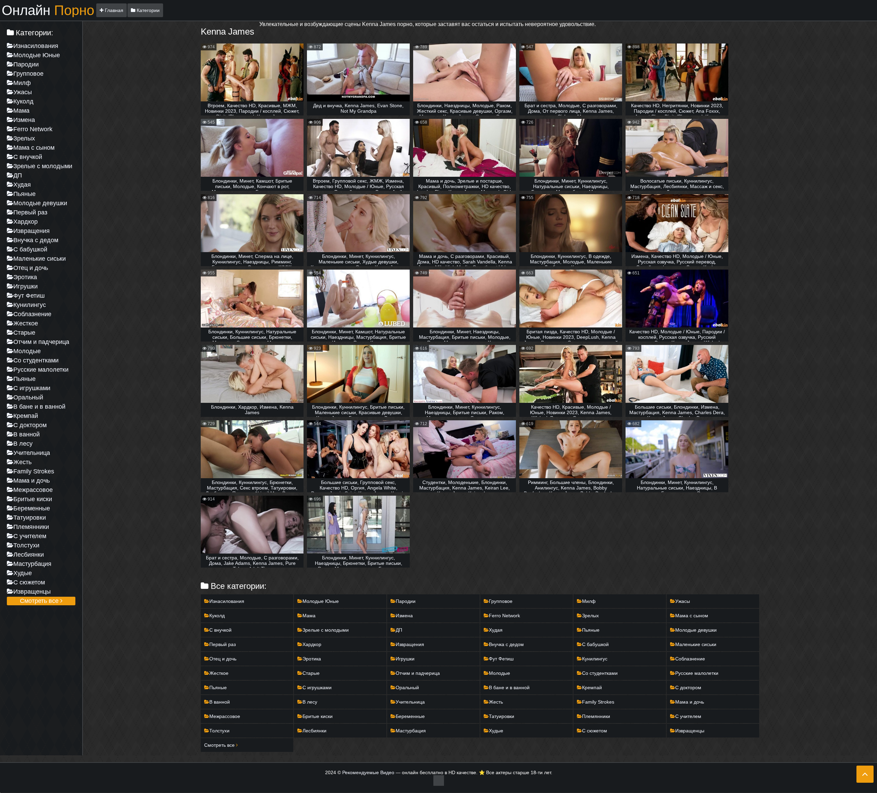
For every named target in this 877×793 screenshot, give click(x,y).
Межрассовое (33, 489)
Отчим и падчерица (41, 341)
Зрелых (24, 138)
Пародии (26, 64)
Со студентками (36, 360)
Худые (22, 573)
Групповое (28, 73)
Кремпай (25, 415)
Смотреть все (40, 600)
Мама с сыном (33, 147)
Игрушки (25, 286)
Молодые (27, 351)
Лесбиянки (28, 554)
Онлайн (48, 10)
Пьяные (24, 193)
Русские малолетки (41, 369)
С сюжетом (29, 582)
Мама (21, 110)
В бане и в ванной (39, 406)
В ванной (26, 434)
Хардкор (25, 221)
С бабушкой (30, 249)
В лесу (23, 443)
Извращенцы (32, 591)
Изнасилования (35, 45)
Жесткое (25, 323)
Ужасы (22, 92)
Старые (24, 332)
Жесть (22, 462)
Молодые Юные (36, 55)
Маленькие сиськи (39, 258)
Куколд (23, 101)
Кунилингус (29, 304)
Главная (113, 10)
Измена (24, 119)
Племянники (31, 526)
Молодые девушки (40, 203)
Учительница (31, 452)
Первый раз (30, 212)
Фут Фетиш (29, 295)
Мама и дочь (31, 480)
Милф (22, 82)
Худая (22, 184)
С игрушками (31, 388)
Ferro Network (32, 129)
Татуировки (29, 517)
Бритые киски (32, 499)
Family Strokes (33, 471)
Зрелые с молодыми (42, 166)
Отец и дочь (30, 267)
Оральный (28, 397)
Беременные (31, 508)
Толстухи (26, 545)
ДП (17, 175)
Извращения (31, 230)
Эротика (25, 277)
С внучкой (27, 156)
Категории (147, 10)
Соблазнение (32, 314)
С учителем (29, 536)
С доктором (30, 425)
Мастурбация (32, 563)
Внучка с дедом (35, 240)
